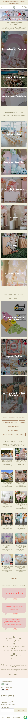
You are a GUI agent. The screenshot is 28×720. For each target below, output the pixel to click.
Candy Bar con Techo (7, 503)
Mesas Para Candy (13, 430)
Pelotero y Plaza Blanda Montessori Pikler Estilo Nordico (7, 461)
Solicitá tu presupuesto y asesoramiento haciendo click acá (14, 2)
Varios (22, 434)
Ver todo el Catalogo (10, 422)
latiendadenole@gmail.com (10, 701)
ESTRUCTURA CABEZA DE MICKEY (21, 483)
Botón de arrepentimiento (9, 704)
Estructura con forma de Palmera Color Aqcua (21, 546)
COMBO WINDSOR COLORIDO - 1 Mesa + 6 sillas (21, 504)
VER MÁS (14, 579)
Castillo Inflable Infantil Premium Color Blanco (7, 483)
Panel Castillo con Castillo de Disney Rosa (7, 566)
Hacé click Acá (14, 674)
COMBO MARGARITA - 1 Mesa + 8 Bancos (21, 566)
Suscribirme (20, 710)
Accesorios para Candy (10, 434)
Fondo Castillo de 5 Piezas (7, 546)
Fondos (22, 422)
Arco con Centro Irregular (7, 525)
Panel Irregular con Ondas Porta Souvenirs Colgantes (21, 461)
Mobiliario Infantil (14, 426)
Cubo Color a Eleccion (21, 525)
